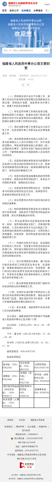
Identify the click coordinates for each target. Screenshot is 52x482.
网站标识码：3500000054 (27, 434)
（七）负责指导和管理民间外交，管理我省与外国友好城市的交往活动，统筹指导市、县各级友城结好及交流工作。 (26, 191)
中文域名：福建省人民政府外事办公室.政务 (26, 455)
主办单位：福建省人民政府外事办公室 (26, 475)
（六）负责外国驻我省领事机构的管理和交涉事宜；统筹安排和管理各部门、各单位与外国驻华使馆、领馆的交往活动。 (26, 179)
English (47, 4)
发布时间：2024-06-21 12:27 (33, 75)
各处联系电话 (11, 357)
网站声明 (20, 427)
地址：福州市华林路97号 (27, 446)
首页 (4, 10)
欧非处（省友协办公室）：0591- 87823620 (41, 377)
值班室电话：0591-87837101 (19, 351)
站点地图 (31, 427)
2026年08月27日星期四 (12, 44)
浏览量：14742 (26, 79)
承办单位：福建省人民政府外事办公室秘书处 (26, 479)
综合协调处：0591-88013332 (24, 366)
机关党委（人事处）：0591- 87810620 (10, 402)
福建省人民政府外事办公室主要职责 (26, 66)
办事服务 (38, 10)
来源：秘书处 (9, 75)
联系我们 (9, 427)
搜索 (46, 50)
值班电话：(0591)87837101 (27, 451)
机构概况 (26, 10)
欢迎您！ (26, 36)
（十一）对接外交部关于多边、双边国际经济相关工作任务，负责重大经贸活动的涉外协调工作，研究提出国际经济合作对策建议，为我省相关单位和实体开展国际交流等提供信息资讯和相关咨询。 (26, 249)
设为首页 (26, 430)
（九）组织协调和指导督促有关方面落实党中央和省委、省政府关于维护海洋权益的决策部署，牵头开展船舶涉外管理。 (26, 212)
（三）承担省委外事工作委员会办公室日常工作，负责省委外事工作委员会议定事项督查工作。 (26, 130)
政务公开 (14, 10)
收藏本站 (43, 427)
